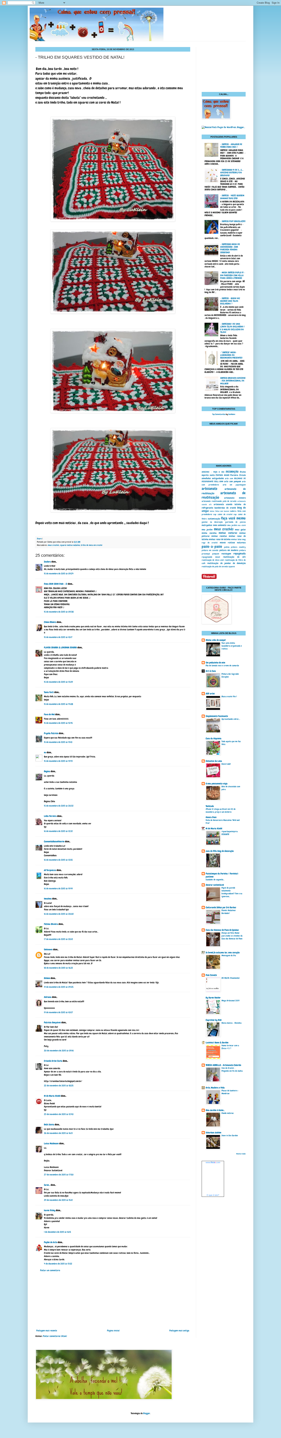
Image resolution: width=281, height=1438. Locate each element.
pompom (215, 553)
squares (231, 566)
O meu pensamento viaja (216, 783)
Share (39, 538)
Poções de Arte (50, 1242)
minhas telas (236, 539)
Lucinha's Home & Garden (217, 1042)
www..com (213, 1162)
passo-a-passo (212, 546)
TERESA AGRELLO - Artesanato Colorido (223, 1065)
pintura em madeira (228, 550)
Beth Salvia (49, 1124)
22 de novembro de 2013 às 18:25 (58, 1085)
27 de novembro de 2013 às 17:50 (58, 1174)
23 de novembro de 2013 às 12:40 (58, 1114)
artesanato (209, 488)
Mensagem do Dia (229, 955)
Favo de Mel (49, 714)
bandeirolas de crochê (225, 507)
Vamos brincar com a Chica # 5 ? (230, 1047)
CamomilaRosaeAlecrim (54, 841)
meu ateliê (242, 525)
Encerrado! (226, 764)
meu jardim (232, 525)
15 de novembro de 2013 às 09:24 (58, 573)
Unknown (48, 949)
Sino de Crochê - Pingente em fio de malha (232, 1069)
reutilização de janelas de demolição (226, 563)
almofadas (206, 478)
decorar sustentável (215, 884)
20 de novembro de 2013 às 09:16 (59, 1050)
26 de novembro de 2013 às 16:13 (58, 1133)
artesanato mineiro (235, 497)
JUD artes (210, 693)
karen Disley (49, 1210)
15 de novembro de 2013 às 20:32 (58, 805)
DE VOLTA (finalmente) (231, 978)
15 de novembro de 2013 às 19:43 (58, 761)
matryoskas (207, 525)
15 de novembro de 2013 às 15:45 (58, 723)
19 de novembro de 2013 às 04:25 (58, 986)
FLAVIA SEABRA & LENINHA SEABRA (60, 647)
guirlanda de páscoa (235, 522)
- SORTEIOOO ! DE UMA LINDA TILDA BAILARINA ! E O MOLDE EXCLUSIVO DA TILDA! (232, 328)
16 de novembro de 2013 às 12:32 (58, 831)
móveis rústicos (227, 542)
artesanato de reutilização (224, 495)
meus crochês (53, 545)
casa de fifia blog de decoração (220, 851)
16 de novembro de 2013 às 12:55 (58, 859)
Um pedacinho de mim (215, 662)
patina (226, 547)
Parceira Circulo (238, 475)
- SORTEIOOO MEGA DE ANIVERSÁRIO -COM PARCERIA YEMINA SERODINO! (230, 248)
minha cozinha (209, 533)
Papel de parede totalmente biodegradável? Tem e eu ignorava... (232, 892)
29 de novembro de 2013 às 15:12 (58, 1200)
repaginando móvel (211, 557)
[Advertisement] (112, 1300)
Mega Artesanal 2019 (231, 1000)
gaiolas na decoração (212, 522)
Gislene (47, 978)
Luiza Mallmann (51, 1143)
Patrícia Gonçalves (52, 1022)
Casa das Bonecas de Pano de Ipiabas (222, 930)
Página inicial (113, 1330)
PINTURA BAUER (222, 475)
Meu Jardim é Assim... (215, 1110)
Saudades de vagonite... (215, 879)
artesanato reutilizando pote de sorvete (219, 501)
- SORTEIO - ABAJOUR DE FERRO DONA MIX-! (231, 146)
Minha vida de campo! (216, 640)
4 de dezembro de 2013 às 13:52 (58, 1263)
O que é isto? (213, 1195)
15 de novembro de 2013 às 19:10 (58, 742)
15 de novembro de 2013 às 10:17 (58, 637)
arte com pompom (232, 481)
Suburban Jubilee (213, 1132)
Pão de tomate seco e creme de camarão (222, 665)
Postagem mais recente (46, 1330)
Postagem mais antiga (179, 1330)
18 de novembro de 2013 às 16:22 (58, 967)
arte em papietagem (234, 484)
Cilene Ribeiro (50, 622)
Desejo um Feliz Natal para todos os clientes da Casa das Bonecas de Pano (232, 936)
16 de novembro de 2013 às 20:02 (59, 913)
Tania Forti (49, 692)
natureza (241, 542)
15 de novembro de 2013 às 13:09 (58, 681)
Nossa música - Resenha (231, 1023)
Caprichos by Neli (214, 1020)
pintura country (238, 547)
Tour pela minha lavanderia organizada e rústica (232, 646)
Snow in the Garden (230, 1135)
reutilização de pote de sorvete (215, 566)
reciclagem (226, 553)
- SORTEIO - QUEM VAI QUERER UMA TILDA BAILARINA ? (230, 301)
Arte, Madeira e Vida (215, 1087)
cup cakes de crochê (222, 514)
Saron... (47, 1184)
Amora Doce (211, 817)
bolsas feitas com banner (219, 511)
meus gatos (240, 529)
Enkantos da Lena (214, 761)
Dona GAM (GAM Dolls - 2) (55, 583)
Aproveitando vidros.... (231, 719)
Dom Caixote (211, 975)
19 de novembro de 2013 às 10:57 (58, 1012)
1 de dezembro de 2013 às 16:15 (57, 1231)
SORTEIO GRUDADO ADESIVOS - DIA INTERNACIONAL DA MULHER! (232, 381)
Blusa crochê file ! (229, 696)
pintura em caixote (210, 550)
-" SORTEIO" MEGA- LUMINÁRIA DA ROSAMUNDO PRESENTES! (231, 355)
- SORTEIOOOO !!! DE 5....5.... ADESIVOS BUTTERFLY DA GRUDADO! (231, 172)
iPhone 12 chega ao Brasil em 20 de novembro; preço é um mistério (221, 810)
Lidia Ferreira (50, 816)
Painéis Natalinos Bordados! (229, 912)
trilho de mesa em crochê (91, 545)
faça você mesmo (233, 518)
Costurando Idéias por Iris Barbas (221, 907)
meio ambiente (220, 525)
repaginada (239, 553)
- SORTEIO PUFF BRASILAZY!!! (232, 221)
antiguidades (218, 478)
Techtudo (210, 806)
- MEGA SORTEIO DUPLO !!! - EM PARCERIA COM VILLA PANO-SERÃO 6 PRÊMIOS (232, 275)
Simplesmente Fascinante (217, 716)
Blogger (146, 1413)
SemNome (231, 414)
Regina (47, 771)
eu (45, 752)
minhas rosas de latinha (220, 539)
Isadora (47, 561)
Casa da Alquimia (213, 738)
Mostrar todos (241, 1154)
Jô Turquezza (50, 870)
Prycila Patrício (51, 733)
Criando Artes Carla (53, 1060)
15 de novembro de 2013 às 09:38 (59, 611)
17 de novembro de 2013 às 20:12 (58, 939)
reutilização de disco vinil (213, 560)
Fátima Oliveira (51, 924)
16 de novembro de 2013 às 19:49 (58, 888)
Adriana (47, 997)
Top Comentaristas (219, 414)
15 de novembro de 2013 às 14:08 (58, 704)
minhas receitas (219, 536)
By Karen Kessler (213, 997)
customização (214, 518)
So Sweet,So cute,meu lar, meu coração (223, 952)
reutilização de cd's (234, 556)
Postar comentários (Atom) (55, 1336)
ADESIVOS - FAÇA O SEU (213, 472)
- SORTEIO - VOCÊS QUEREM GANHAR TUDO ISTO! (232, 197)
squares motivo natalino (70, 545)
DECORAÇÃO (232, 471)
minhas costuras (228, 533)
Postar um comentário (50, 1270)
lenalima (48, 898)
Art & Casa (211, 671)
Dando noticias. (228, 1113)
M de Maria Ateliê (52, 1095)
